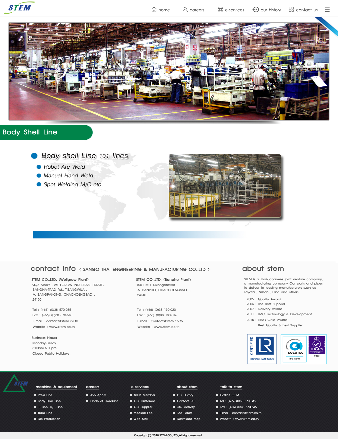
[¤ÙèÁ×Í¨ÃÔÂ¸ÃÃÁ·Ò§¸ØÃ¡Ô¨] (105, 402)
